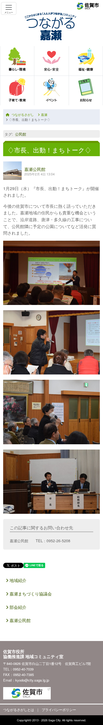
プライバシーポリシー (59, 709)
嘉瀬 (44, 114)
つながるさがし (23, 114)
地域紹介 (17, 580)
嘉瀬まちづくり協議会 (30, 594)
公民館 (20, 134)
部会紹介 (17, 607)
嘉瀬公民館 (34, 169)
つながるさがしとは (18, 709)
